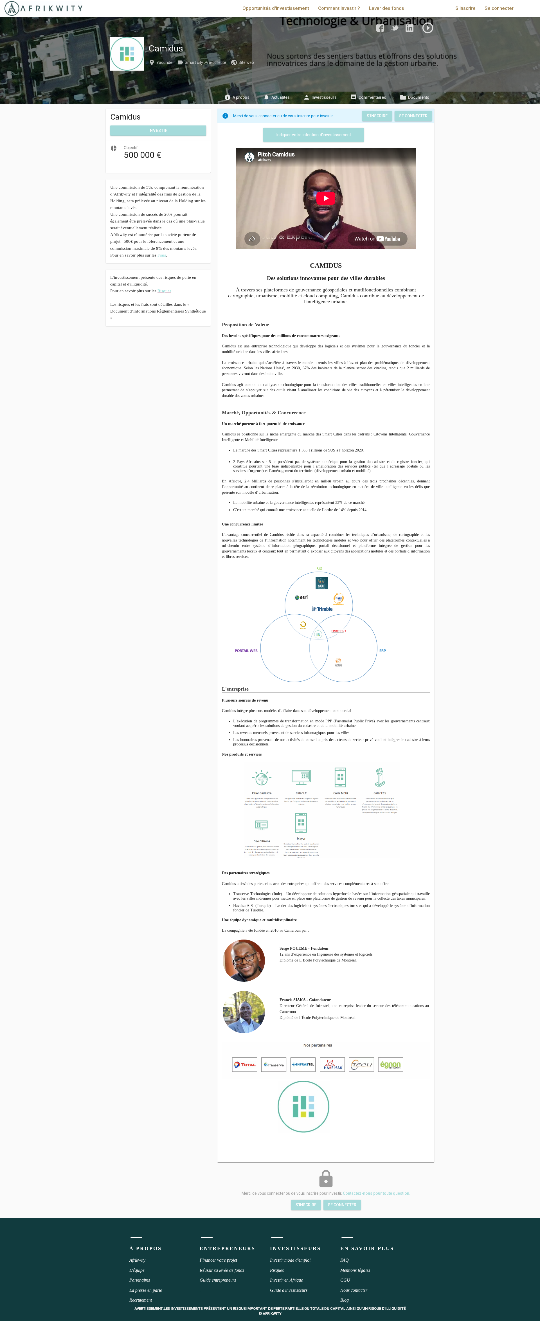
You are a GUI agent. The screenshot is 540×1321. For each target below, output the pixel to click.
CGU (345, 1280)
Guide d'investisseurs (288, 1290)
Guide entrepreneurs (218, 1280)
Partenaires (139, 1280)
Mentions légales (355, 1270)
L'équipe (137, 1270)
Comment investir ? (339, 8)
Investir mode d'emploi (290, 1260)
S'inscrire (465, 8)
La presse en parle (145, 1290)
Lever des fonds (386, 8)
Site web (246, 62)
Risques (277, 1270)
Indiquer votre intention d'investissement (313, 134)
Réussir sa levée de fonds (222, 1270)
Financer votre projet (218, 1260)
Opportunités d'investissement (275, 8)
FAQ (344, 1260)
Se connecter (499, 8)
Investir (158, 130)
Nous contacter (353, 1290)
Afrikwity (137, 1260)
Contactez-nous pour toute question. (376, 1193)
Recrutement (140, 1300)
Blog (344, 1300)
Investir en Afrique (286, 1280)
